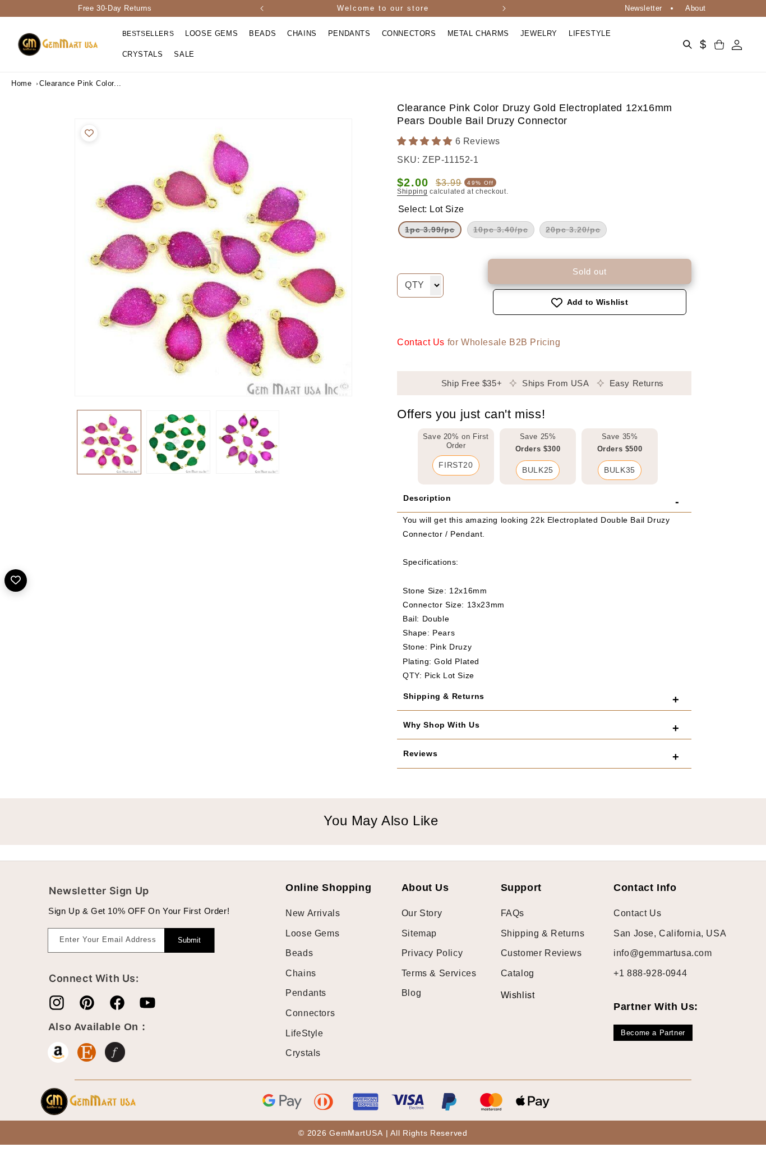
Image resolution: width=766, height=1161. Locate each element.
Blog (411, 993)
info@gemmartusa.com (662, 953)
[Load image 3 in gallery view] (247, 442)
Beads (299, 953)
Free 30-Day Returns (114, 8)
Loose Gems (312, 933)
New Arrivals (312, 913)
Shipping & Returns (543, 933)
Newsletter (643, 8)
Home (21, 83)
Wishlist (509, 995)
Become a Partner (653, 1033)
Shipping (412, 191)
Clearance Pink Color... (67, 83)
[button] (211, 34)
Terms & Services (439, 973)
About (695, 8)
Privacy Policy (432, 953)
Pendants (305, 993)
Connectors (310, 1013)
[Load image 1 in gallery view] (109, 442)
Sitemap (419, 933)
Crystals (303, 1053)
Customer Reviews (541, 953)
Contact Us (421, 343)
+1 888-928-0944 (650, 973)
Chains (300, 973)
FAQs (512, 913)
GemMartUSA (355, 1133)
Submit (189, 940)
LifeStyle (304, 1033)
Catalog (517, 973)
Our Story (422, 913)
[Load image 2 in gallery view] (178, 442)
